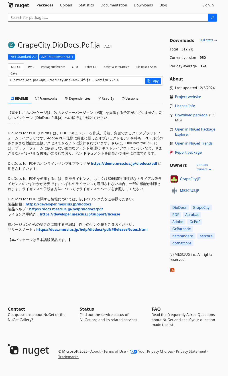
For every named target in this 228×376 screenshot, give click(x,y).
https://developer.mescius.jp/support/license (80, 214)
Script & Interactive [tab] (116, 67)
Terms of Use (115, 351)
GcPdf (194, 221)
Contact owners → (204, 167)
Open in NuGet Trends (194, 143)
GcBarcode (181, 228)
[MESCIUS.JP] (174, 191)
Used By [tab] (107, 98)
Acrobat (192, 214)
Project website (188, 96)
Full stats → (208, 40)
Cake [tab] (13, 73)
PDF (175, 214)
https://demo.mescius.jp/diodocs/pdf (124, 163)
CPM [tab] (75, 67)
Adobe (177, 221)
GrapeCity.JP (190, 178)
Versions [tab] (131, 98)
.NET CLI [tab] (15, 67)
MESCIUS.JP (189, 190)
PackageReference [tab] (53, 67)
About (95, 351)
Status (87, 309)
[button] (153, 81)
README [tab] (21, 98)
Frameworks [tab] (48, 98)
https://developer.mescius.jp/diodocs (59, 204)
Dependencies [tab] (79, 98)
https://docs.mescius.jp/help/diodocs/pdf (66, 209)
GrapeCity (201, 207)
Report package (188, 152)
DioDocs (179, 207)
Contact (16, 309)
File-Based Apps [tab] (146, 67)
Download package (191, 115)
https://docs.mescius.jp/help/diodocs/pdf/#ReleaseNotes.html (92, 229)
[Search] (212, 18)
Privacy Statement (191, 351)
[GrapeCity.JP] (174, 179)
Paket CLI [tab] (91, 67)
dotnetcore (181, 243)
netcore (206, 235)
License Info (185, 105)
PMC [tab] (31, 67)
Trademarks (68, 356)
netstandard (182, 235)
